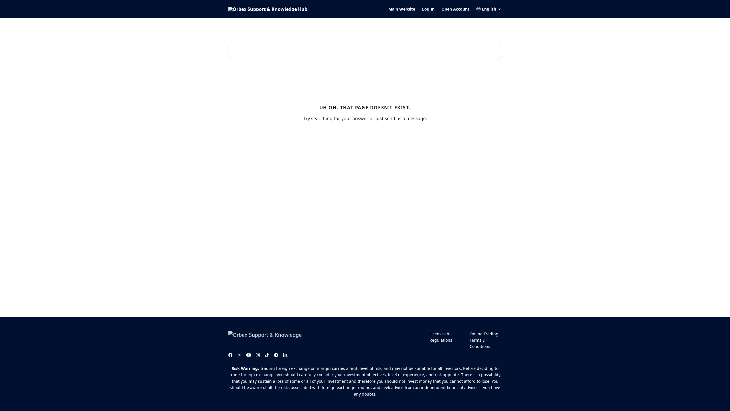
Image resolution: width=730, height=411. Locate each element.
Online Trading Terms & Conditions (484, 340)
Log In (428, 9)
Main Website (401, 9)
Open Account (455, 9)
